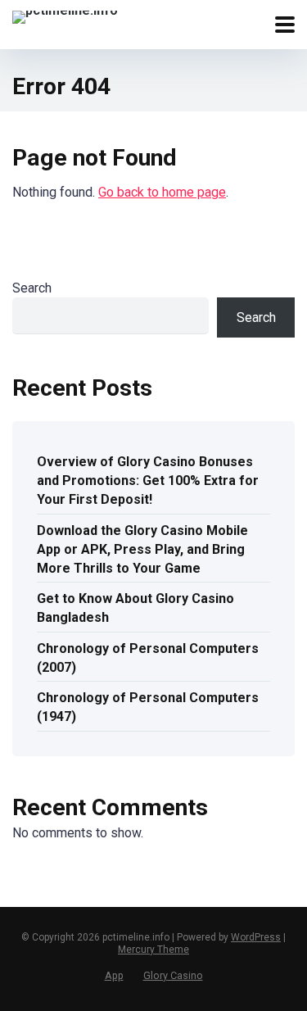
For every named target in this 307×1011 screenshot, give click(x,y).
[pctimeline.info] (65, 15)
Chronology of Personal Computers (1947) (148, 707)
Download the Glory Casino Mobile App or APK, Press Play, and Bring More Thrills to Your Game (142, 549)
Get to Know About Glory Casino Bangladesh (135, 608)
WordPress (256, 937)
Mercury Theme (153, 949)
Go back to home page (162, 192)
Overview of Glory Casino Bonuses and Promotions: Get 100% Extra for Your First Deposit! (148, 480)
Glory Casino (173, 975)
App (114, 975)
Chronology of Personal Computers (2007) (148, 658)
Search (32, 288)
